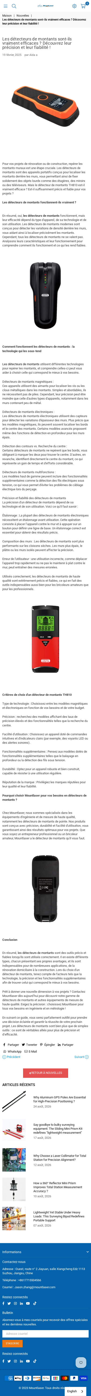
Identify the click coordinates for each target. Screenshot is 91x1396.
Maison (7, 15)
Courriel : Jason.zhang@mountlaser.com (28, 1287)
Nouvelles (23, 15)
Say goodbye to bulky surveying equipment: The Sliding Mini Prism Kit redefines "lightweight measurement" (57, 1128)
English (72, 1391)
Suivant (79, 1057)
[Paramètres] (74, 5)
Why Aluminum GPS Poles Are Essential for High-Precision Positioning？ (59, 1099)
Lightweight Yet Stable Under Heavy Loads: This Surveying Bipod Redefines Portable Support (58, 1216)
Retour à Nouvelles (46, 1073)
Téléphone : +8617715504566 (21, 1280)
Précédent (13, 1057)
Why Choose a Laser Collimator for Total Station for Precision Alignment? (59, 1158)
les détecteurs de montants (36, 953)
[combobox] (75, 1391)
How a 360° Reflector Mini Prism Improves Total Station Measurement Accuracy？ (57, 1187)
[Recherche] (14, 5)
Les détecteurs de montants (20, 364)
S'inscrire (12, 1343)
